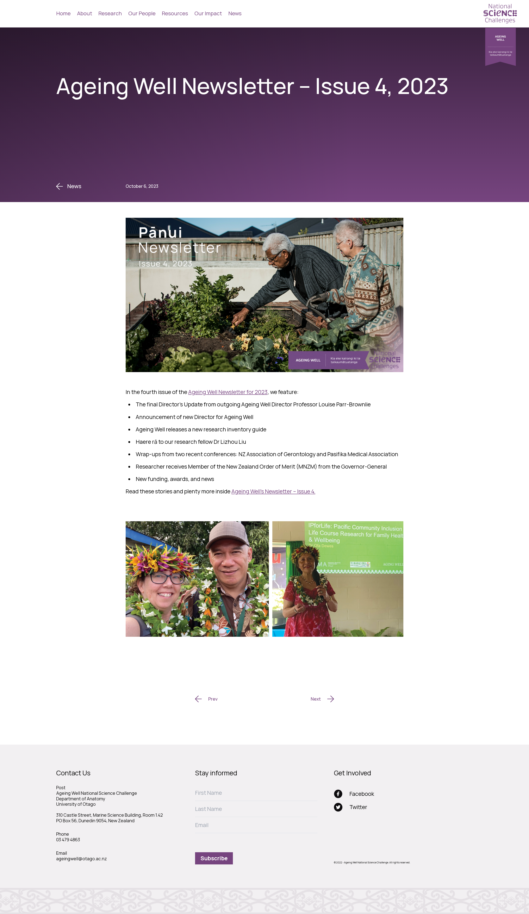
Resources (175, 13)
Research (110, 13)
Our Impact (208, 13)
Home (63, 13)
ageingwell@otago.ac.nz (81, 859)
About (84, 13)
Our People (142, 13)
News (235, 13)
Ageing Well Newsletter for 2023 (228, 392)
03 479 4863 (68, 840)
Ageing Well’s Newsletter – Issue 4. (273, 491)
